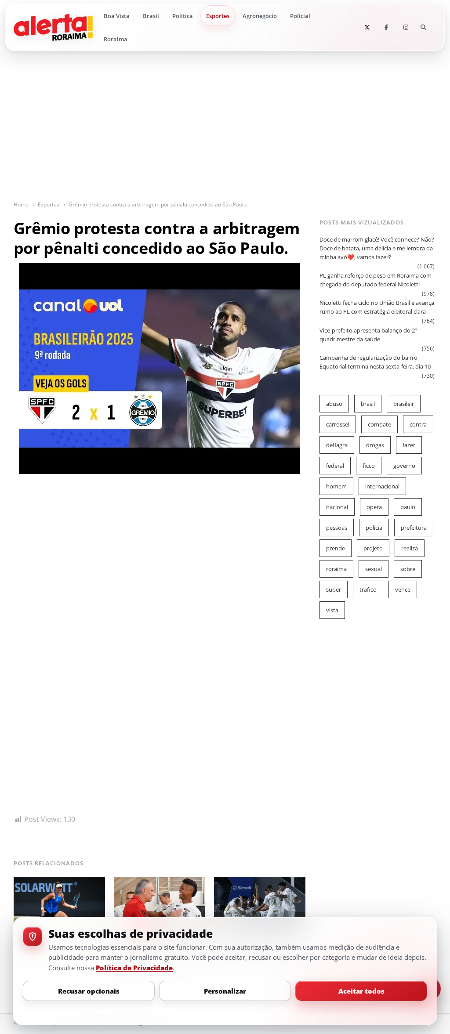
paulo (407, 507)
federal (335, 466)
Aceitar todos (361, 991)
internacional (382, 486)
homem (336, 486)
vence (402, 589)
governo (404, 466)
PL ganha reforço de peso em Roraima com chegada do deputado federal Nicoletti (375, 279)
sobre (407, 569)
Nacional (337, 507)
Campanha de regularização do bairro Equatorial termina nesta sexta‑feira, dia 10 (375, 362)
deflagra (337, 445)
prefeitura (414, 527)
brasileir (403, 404)
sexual (373, 569)
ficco (369, 466)
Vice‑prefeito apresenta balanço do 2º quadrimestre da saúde (368, 334)
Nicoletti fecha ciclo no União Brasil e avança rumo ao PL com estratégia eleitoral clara (376, 307)
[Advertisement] (225, 134)
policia (374, 527)
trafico (368, 589)
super (333, 589)
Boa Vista (117, 16)
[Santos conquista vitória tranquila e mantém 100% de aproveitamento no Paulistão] (259, 882)
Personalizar (225, 991)
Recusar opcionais (89, 991)
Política (182, 16)
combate (379, 424)
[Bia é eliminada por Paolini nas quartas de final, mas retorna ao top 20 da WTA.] (59, 882)
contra (418, 424)
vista (332, 610)
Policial (300, 16)
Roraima (115, 39)
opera (374, 507)
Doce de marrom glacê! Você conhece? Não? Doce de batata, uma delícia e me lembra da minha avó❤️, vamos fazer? (376, 248)
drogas (375, 445)
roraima (336, 569)
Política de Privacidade (134, 967)
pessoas (336, 527)
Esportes (217, 16)
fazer (409, 445)
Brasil (151, 16)
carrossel (337, 424)
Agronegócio (260, 16)
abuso (334, 404)
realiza (409, 548)
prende (335, 548)
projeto (373, 548)
